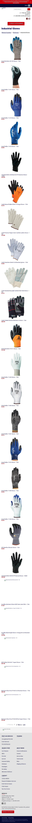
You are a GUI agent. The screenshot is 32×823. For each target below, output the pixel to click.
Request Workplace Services (9, 781)
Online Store (6, 748)
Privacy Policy (11, 817)
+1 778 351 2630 (25, 13)
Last (24, 724)
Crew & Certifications (22, 751)
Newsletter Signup (8, 811)
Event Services (5, 741)
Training (19, 736)
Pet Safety (4, 769)
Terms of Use (4, 817)
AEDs (3, 753)
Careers (19, 753)
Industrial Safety (6, 761)
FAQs (18, 761)
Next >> (20, 724)
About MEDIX (20, 748)
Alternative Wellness (7, 771)
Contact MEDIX (5, 778)
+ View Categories (16, 23)
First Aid (4, 756)
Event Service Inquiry (7, 783)
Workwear (16, 32)
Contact (4, 775)
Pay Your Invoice (6, 789)
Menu (26, 5)
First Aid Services (7, 736)
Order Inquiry (5, 786)
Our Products (5, 751)
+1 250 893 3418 (19, 16)
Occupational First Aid (7, 739)
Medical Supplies (6, 32)
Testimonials (20, 758)
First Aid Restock (6, 744)
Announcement (16, 2)
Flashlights (4, 766)
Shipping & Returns (21, 764)
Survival (4, 758)
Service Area (20, 756)
